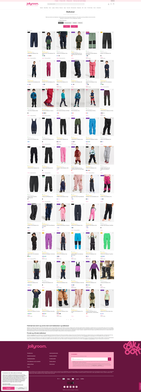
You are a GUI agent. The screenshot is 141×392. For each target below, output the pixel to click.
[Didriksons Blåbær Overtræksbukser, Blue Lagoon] (71, 256)
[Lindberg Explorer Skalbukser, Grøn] (59, 141)
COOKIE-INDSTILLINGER (21, 388)
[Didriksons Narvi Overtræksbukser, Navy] (43, 55)
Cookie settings (52, 361)
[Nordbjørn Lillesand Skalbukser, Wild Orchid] (57, 170)
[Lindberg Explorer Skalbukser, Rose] (60, 141)
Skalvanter (80, 22)
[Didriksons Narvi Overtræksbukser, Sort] (44, 55)
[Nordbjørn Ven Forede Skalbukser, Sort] (44, 84)
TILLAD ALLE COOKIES (8, 388)
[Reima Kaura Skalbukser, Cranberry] (88, 170)
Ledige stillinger (30, 364)
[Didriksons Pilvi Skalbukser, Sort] (86, 256)
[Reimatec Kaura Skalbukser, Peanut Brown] (89, 170)
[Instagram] (67, 387)
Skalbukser (76, 14)
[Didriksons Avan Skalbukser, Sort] (59, 55)
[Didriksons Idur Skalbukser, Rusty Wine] (42, 313)
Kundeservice (113, 0)
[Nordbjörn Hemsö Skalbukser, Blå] (71, 84)
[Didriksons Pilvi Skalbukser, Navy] (57, 256)
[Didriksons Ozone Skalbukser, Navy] (71, 227)
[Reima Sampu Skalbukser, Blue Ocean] (86, 55)
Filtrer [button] (67, 26)
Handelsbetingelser (31, 358)
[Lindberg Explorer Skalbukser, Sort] (57, 141)
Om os (28, 367)
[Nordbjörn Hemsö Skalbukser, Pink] (72, 84)
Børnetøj (64, 14)
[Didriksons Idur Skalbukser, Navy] (89, 141)
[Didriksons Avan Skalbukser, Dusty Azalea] (86, 84)
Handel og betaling (53, 355)
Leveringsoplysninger (53, 353)
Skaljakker (75, 22)
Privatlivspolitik (52, 358)
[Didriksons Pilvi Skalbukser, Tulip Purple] (59, 256)
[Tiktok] (74, 387)
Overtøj (68, 14)
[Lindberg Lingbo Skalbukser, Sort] (42, 170)
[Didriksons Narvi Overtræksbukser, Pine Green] (42, 55)
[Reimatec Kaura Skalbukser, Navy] (87, 170)
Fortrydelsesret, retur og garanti (33, 361)
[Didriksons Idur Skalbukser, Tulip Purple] (87, 141)
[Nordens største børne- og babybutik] (32, 4)
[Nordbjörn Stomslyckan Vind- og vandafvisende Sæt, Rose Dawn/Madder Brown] (71, 170)
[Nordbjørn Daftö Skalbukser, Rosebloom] (57, 227)
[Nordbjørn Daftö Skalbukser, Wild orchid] (59, 227)
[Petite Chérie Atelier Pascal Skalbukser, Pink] (43, 227)
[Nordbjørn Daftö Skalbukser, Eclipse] (87, 227)
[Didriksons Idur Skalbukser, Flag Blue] (86, 141)
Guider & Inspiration (31, 355)
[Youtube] (70, 387)
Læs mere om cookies (6, 383)
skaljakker (86, 338)
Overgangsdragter (68, 22)
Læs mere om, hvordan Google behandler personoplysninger (12, 384)
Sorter (74, 26)
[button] (111, 4)
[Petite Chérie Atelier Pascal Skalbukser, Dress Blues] (42, 227)
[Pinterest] (77, 387)
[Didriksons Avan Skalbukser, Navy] (57, 55)
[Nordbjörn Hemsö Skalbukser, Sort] (73, 84)
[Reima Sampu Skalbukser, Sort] (87, 55)
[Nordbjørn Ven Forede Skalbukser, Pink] (42, 84)
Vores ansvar (52, 364)
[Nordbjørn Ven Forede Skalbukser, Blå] (43, 84)
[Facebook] (64, 387)
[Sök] (83, 3)
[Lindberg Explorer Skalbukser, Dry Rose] (72, 141)
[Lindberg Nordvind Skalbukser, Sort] (42, 141)
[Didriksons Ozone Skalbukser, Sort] (57, 84)
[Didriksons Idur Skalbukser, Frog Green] (88, 141)
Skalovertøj (71, 14)
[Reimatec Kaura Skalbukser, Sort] (86, 170)
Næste (73, 319)
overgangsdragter (92, 338)
